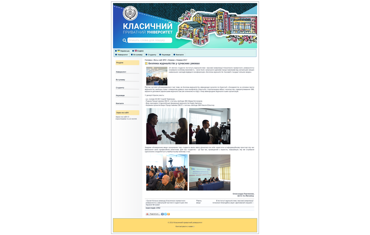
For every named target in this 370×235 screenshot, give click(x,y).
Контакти (180, 55)
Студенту (152, 55)
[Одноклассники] (168, 214)
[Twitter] (165, 214)
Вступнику (138, 55)
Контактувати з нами (184, 226)
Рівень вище (198, 202)
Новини (171, 60)
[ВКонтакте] (162, 214)
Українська (125, 51)
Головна (148, 60)
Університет (123, 55)
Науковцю (166, 55)
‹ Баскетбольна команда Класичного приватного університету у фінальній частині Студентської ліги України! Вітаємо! (167, 203)
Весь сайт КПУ (160, 60)
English (140, 51)
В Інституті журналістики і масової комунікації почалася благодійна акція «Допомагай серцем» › (233, 202)
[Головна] (145, 34)
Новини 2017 (181, 60)
